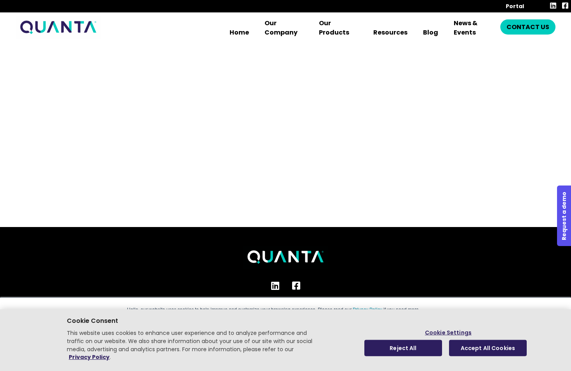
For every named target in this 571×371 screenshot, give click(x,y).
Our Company (281, 28)
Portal (515, 6)
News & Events (465, 28)
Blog (430, 32)
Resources (390, 32)
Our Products (334, 28)
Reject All (403, 348)
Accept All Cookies (488, 348)
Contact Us (528, 27)
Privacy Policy (89, 357)
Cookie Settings (448, 332)
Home (239, 32)
